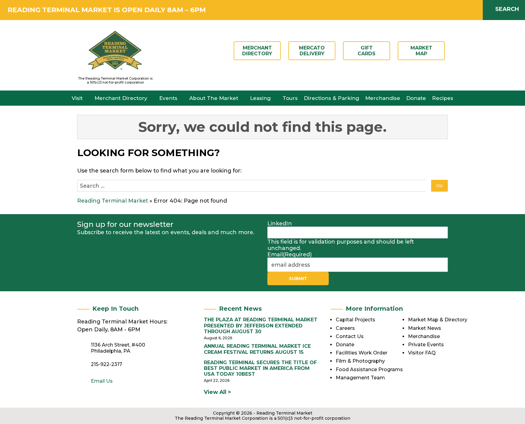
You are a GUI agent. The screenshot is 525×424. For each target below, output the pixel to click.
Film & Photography (360, 361)
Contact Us (350, 336)
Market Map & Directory (437, 320)
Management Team (360, 378)
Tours (290, 98)
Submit (298, 278)
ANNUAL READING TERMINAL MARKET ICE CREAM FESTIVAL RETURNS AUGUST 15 (257, 349)
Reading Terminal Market (112, 200)
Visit (77, 98)
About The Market (213, 98)
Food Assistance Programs (369, 369)
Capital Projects (355, 320)
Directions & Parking (331, 98)
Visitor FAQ (422, 353)
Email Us (102, 381)
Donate (416, 98)
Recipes (442, 98)
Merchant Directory (257, 50)
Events (168, 98)
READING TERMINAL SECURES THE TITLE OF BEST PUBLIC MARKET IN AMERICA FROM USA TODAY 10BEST (260, 368)
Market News (424, 328)
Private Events (426, 344)
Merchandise (382, 98)
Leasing (260, 98)
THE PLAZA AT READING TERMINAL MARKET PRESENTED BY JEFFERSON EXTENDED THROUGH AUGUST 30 (260, 325)
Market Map (421, 50)
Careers (345, 328)
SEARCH (507, 9)
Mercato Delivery (312, 50)
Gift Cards (367, 50)
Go (439, 185)
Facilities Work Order (361, 353)
